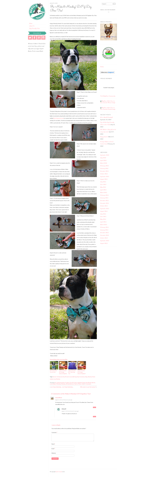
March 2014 (103, 224)
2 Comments (88, 384)
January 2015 (104, 198)
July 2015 (103, 182)
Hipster (90, 376)
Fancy (75, 382)
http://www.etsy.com (58, 118)
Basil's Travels (59, 471)
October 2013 (104, 238)
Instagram (43, 38)
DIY (66, 376)
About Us (31, 26)
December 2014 (104, 200)
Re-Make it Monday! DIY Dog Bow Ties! (70, 8)
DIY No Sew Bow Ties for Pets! (53, 371)
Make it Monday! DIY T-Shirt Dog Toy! (72, 372)
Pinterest (39, 38)
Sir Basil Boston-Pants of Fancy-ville (75, 384)
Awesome (59, 382)
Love (54, 379)
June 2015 (103, 184)
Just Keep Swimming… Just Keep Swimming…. (62, 387)
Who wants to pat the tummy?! (88, 387)
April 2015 (103, 190)
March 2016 (103, 163)
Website (54, 453)
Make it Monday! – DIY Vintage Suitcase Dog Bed (63, 372)
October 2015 (104, 174)
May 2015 (103, 187)
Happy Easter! (104, 137)
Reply (94, 407)
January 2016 (104, 168)
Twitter (30, 38)
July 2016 (103, 158)
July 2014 (103, 214)
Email (53, 448)
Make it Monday (57, 384)
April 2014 (103, 222)
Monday (58, 379)
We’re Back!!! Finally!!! (106, 117)
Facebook (34, 38)
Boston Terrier (56, 376)
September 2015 (104, 176)
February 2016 (104, 166)
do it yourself (70, 376)
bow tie (62, 376)
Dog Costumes (80, 376)
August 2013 (103, 243)
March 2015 (103, 192)
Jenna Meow (58, 397)
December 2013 (104, 232)
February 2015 (104, 195)
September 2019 (104, 155)
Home (30, 23)
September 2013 (104, 240)
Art (56, 382)
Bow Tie (64, 382)
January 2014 (104, 230)
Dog (75, 376)
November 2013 (104, 235)
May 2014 (103, 219)
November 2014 (104, 203)
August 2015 (103, 179)
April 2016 (103, 160)
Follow (102, 66)
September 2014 (104, 208)
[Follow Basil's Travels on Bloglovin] (107, 73)
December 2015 (104, 171)
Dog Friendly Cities (34, 28)
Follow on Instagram (110, 15)
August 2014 (103, 211)
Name (53, 444)
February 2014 (104, 227)
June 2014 (103, 216)
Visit (107, 96)
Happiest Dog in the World (84, 382)
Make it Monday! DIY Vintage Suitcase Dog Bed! (82, 372)
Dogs (86, 376)
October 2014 (104, 206)
